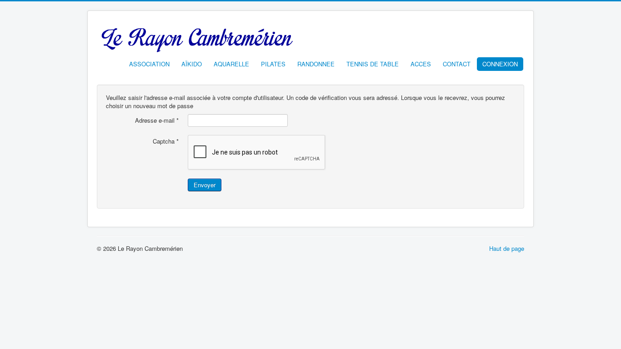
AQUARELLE (231, 64)
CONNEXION (500, 64)
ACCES (421, 64)
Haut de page (506, 248)
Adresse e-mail (157, 120)
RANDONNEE (316, 64)
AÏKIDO (191, 64)
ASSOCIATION (149, 64)
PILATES (273, 64)
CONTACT (457, 64)
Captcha (166, 141)
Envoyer (204, 184)
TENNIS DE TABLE (372, 64)
